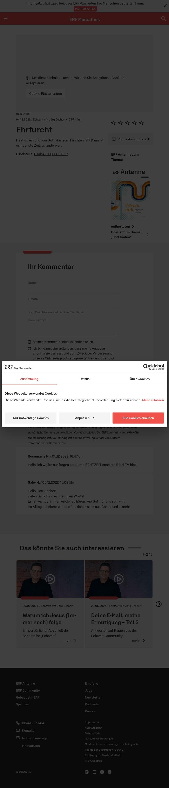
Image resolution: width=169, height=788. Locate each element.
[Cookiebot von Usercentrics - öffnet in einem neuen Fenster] (146, 367)
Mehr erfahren (153, 400)
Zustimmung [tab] (29, 379)
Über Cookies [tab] (140, 379)
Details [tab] (85, 379)
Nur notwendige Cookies (31, 417)
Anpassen (82, 417)
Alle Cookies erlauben (138, 417)
